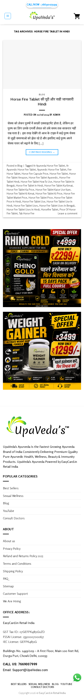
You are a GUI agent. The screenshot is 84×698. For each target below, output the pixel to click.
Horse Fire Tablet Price (41, 197)
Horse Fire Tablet (59, 173)
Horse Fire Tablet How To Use (36, 181)
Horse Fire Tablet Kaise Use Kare (53, 189)
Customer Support (15, 594)
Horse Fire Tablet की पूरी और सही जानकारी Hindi (42, 102)
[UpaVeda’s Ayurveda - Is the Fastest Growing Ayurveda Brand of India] (42, 16)
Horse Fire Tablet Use (33, 201)
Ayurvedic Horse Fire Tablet (51, 169)
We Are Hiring (12, 601)
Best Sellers (11, 488)
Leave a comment (67, 213)
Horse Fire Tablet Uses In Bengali (57, 205)
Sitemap (8, 586)
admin (56, 114)
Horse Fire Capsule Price (35, 173)
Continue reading (42, 152)
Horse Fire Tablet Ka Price (20, 189)
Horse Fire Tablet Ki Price (49, 193)
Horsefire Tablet (49, 209)
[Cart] (77, 16)
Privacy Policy (12, 548)
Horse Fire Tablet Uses (26, 205)
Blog (42, 94)
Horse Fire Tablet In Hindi (29, 185)
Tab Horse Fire (26, 213)
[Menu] (7, 16)
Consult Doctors (14, 518)
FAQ (5, 578)
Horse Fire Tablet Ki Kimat (20, 193)
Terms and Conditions (17, 563)
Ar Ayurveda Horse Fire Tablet (49, 165)
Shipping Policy (13, 571)
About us (9, 541)
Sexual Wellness (13, 496)
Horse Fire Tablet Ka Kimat (58, 185)
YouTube (8, 511)
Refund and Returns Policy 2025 (23, 556)
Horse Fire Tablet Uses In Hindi (23, 209)
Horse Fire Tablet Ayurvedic (43, 177)
